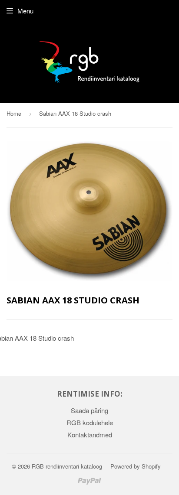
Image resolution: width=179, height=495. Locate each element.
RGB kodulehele (89, 422)
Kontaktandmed (89, 434)
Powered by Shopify (135, 466)
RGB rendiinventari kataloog (67, 466)
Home (14, 113)
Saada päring (89, 410)
